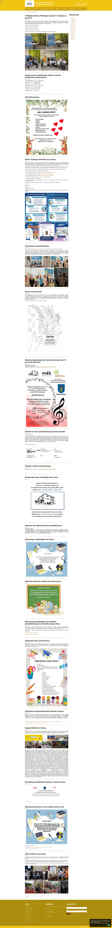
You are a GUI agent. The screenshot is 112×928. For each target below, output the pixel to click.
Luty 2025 (72, 26)
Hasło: (67, 910)
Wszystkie (72, 39)
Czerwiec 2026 (73, 17)
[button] (78, 2)
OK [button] (108, 925)
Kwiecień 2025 (73, 24)
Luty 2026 (72, 18)
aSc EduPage (85, 926)
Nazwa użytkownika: (69, 906)
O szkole (27, 917)
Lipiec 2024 (72, 32)
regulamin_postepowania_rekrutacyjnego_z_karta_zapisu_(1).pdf (40, 847)
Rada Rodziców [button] (72, 8)
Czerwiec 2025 (73, 23)
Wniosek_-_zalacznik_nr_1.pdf (31, 632)
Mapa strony (28, 916)
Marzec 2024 (73, 36)
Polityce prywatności (105, 923)
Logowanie (85, 2)
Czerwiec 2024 (73, 33)
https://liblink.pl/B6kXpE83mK (43, 177)
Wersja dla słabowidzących (30, 926)
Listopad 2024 (73, 29)
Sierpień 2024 (73, 31)
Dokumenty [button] (64, 8)
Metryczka (28, 914)
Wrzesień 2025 (73, 20)
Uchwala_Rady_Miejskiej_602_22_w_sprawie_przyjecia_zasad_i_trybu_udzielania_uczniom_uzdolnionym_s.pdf (44, 721)
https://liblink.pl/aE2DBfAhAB (60, 167)
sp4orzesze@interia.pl (50, 909)
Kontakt (27, 919)
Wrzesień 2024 (73, 30)
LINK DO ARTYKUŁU (28, 801)
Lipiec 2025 (72, 22)
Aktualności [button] (35, 8)
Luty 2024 (72, 37)
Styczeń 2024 (73, 38)
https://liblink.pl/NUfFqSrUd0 (47, 173)
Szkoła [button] (41, 8)
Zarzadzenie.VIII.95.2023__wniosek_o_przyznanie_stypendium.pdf (37, 722)
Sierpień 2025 (73, 21)
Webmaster (28, 906)
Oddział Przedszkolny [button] (49, 8)
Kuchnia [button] (79, 8)
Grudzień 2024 (73, 28)
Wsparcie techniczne (29, 908)
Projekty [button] (57, 8)
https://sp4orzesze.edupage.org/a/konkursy (46, 366)
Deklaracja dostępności (30, 909)
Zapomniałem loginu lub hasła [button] (71, 915)
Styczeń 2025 (73, 27)
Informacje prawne (29, 911)
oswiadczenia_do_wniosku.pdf (31, 634)
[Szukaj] (86, 4)
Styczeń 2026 (73, 19)
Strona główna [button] (28, 8)
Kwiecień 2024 (73, 35)
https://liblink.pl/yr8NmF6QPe (47, 175)
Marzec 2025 (73, 25)
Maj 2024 (72, 34)
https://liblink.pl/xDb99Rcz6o (50, 172)
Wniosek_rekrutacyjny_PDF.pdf (33, 848)
